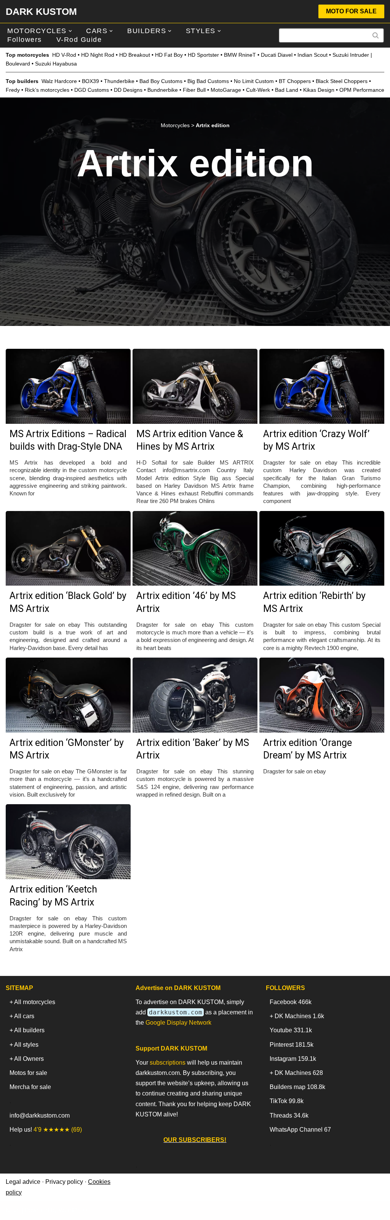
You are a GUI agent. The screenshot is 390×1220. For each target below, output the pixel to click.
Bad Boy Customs (160, 81)
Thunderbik (117, 81)
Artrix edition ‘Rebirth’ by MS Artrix (314, 602)
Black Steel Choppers (342, 81)
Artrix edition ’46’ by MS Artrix (186, 602)
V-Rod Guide (79, 39)
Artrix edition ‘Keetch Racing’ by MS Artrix (53, 896)
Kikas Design (318, 90)
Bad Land (286, 90)
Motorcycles (175, 125)
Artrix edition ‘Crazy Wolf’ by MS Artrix (316, 440)
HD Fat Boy (169, 55)
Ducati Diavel (276, 55)
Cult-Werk (258, 90)
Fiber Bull (194, 90)
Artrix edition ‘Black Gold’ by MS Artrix (68, 602)
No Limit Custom (254, 81)
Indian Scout (312, 55)
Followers (24, 39)
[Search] (375, 35)
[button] (70, 31)
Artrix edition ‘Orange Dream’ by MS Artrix (307, 749)
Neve (13, 1210)
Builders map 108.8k (297, 1087)
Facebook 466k (291, 1002)
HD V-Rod (64, 55)
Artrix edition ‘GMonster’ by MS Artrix (67, 749)
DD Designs (128, 90)
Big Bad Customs (208, 81)
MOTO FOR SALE (351, 11)
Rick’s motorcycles (47, 90)
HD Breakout (134, 55)
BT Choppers (295, 81)
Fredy (13, 90)
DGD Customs (91, 90)
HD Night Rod (97, 55)
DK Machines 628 (299, 1073)
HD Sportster (203, 55)
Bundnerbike (162, 90)
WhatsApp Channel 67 (300, 1129)
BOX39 (90, 81)
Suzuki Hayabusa (56, 64)
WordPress (74, 1210)
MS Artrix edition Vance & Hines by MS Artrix (189, 440)
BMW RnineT (240, 55)
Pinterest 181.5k (291, 1044)
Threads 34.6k (289, 1115)
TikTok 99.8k (287, 1101)
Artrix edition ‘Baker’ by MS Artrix (192, 749)
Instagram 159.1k (293, 1059)
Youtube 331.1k (291, 1030)
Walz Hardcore (59, 81)
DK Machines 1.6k (299, 1016)
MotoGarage (226, 90)
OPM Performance (361, 90)
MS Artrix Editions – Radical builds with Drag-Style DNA (68, 440)
